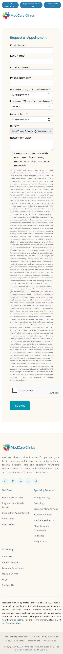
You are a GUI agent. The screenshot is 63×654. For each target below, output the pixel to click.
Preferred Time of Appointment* (31, 101)
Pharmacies (8, 524)
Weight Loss (40, 541)
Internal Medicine (43, 514)
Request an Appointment (15, 513)
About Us (7, 556)
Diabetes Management (46, 509)
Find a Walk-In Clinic (12, 497)
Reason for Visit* (20, 137)
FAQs (4, 579)
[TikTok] (36, 481)
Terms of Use (13, 623)
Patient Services (11, 562)
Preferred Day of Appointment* (30, 89)
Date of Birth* (19, 114)
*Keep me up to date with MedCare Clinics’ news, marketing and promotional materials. (32, 159)
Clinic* (14, 126)
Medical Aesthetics (44, 520)
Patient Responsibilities (17, 637)
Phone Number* (20, 77)
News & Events (10, 573)
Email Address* (20, 67)
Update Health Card (52, 5)
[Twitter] (28, 481)
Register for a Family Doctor (31, 5)
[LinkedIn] (20, 481)
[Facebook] (5, 481)
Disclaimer (18, 641)
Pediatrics (39, 535)
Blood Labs (8, 518)
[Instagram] (13, 481)
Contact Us (8, 585)
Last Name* (18, 55)
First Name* (18, 45)
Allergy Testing (42, 497)
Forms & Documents (13, 568)
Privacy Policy (49, 641)
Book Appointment (10, 5)
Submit (20, 405)
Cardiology (39, 503)
